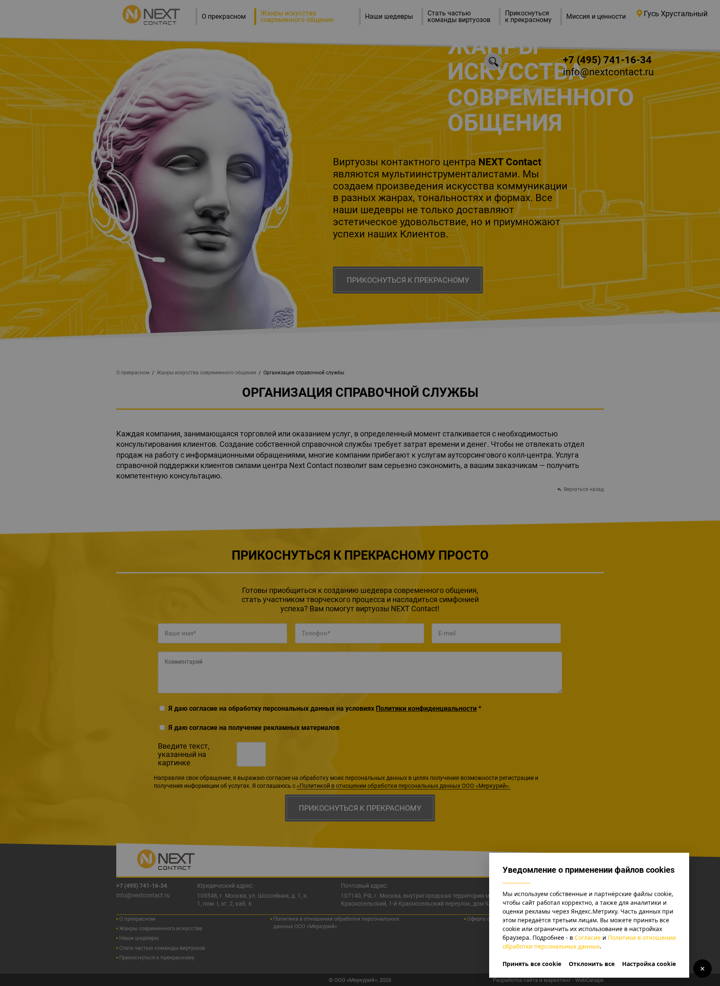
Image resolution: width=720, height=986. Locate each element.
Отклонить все (592, 964)
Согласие (588, 937)
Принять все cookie (531, 964)
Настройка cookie (649, 964)
